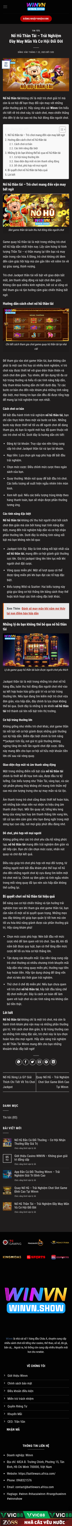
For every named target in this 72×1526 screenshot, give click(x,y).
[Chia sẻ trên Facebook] (25, 1062)
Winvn (54, 108)
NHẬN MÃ (13, 1429)
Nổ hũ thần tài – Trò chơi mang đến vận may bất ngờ (36, 135)
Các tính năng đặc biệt (26, 148)
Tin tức (36, 31)
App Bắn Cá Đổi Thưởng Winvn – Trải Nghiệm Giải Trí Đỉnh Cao (37, 1173)
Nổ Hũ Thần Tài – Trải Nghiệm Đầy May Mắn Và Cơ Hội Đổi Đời (41, 1205)
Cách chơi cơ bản (23, 144)
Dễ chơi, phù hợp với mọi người (30, 165)
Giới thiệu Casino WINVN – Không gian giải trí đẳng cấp (41, 1157)
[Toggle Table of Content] (60, 129)
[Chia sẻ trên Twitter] (32, 1062)
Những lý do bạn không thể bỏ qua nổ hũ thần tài (34, 153)
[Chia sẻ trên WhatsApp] (19, 1062)
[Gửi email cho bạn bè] (39, 1062)
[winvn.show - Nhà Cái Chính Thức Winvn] (36, 6)
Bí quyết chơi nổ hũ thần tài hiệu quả (27, 170)
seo (52, 52)
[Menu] (5, 6)
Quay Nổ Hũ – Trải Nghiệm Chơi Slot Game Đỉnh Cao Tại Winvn (52, 1082)
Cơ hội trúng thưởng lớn (26, 157)
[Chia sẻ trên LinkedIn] (53, 1062)
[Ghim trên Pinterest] (46, 1062)
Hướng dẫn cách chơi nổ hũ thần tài (27, 140)
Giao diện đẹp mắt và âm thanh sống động (36, 161)
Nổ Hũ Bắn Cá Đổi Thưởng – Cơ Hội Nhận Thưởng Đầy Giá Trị (39, 1142)
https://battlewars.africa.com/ (36, 1473)
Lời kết (11, 174)
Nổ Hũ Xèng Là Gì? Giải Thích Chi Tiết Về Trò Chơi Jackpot (19, 1082)
